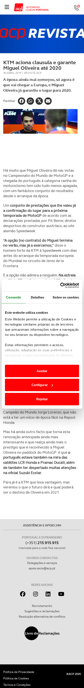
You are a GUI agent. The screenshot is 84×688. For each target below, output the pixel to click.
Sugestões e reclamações (42, 611)
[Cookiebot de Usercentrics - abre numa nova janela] (60, 285)
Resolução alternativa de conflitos (42, 616)
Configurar (39, 385)
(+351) (42, 542)
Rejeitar (42, 399)
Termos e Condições (16, 685)
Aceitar (42, 371)
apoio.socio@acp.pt (42, 568)
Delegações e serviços (42, 563)
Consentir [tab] (13, 297)
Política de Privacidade (18, 672)
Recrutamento (42, 606)
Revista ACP (33, 73)
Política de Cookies (16, 678)
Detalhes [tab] (37, 297)
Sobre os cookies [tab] (66, 297)
